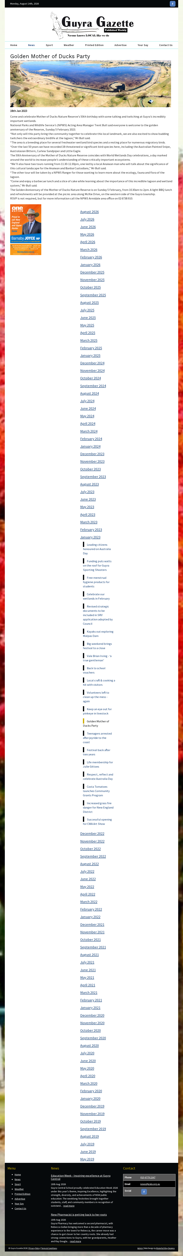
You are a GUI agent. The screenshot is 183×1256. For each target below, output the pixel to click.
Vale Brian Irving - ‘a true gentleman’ (97, 658)
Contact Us (166, 45)
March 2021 (88, 992)
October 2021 (90, 939)
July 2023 (87, 491)
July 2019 (87, 1144)
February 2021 (91, 1000)
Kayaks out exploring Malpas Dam (98, 634)
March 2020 (88, 1083)
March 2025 (88, 340)
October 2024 (90, 378)
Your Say (143, 45)
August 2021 (89, 954)
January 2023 (90, 537)
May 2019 (87, 1159)
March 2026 (88, 249)
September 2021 (93, 947)
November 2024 (92, 370)
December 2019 (92, 1106)
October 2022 (90, 848)
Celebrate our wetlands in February (96, 596)
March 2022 (88, 901)
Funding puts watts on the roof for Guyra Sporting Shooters (97, 565)
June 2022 (88, 879)
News (31, 45)
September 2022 (93, 856)
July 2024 (87, 401)
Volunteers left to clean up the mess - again (96, 697)
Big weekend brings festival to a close (97, 646)
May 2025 (87, 325)
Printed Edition (94, 45)
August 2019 (89, 1136)
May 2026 (87, 234)
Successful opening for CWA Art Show (97, 821)
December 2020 (92, 1015)
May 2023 (87, 506)
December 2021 (92, 924)
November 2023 (92, 461)
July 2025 (87, 310)
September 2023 (93, 476)
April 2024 (87, 423)
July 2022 (87, 871)
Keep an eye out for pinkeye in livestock (97, 711)
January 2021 (90, 1007)
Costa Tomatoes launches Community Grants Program (96, 791)
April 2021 (87, 985)
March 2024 (88, 431)
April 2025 (87, 332)
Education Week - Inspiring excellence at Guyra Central (80, 1177)
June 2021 (88, 970)
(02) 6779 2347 (147, 1177)
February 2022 (91, 909)
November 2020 (92, 1022)
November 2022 (92, 841)
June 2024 (88, 408)
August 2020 (89, 1045)
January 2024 (90, 446)
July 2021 (87, 962)
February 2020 (91, 1091)
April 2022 (87, 894)
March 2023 (88, 522)
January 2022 (90, 916)
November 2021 (92, 932)
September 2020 (93, 1038)
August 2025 (89, 302)
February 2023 (91, 529)
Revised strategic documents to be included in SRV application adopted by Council (98, 615)
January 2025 (90, 355)
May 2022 (87, 886)
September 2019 (93, 1128)
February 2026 (91, 257)
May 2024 (87, 416)
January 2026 (90, 264)
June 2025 (88, 317)
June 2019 (88, 1151)
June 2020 (88, 1060)
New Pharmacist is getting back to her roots (79, 1215)
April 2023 (87, 514)
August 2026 (89, 211)
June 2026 (88, 226)
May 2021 (87, 977)
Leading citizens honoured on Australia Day (97, 549)
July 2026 (87, 219)
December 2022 (92, 833)
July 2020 (87, 1053)
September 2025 (93, 295)
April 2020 (87, 1075)
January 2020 (90, 1098)
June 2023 (88, 499)
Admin (140, 1248)
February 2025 (91, 348)
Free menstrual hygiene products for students (96, 582)
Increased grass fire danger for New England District (98, 807)
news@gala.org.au (150, 1184)
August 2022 (89, 863)
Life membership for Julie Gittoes (98, 764)
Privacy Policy (34, 1248)
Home (13, 45)
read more (69, 1205)
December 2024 (92, 363)
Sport (49, 45)
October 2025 (90, 287)
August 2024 (89, 393)
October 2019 (90, 1121)
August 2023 (89, 484)
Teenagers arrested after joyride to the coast (97, 737)
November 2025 (92, 279)
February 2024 (91, 438)
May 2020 (87, 1068)
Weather (69, 45)
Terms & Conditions (49, 1248)
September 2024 (93, 385)
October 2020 (90, 1030)
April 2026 (87, 241)
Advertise (121, 45)
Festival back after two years (96, 752)
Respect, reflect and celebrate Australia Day (98, 776)
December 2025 (92, 272)
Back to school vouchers (94, 670)
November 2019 (92, 1113)
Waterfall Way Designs (165, 1248)
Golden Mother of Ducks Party (96, 723)
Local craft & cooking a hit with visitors (99, 682)
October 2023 (90, 469)
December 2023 (92, 453)
